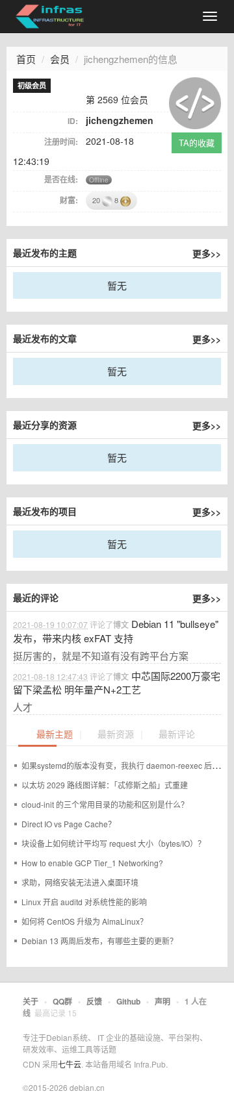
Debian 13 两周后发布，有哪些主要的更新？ (99, 940)
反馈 (94, 1001)
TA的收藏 (196, 142)
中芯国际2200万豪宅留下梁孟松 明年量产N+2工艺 (116, 682)
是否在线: (61, 179)
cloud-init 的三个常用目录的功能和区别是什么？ (104, 804)
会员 (60, 59)
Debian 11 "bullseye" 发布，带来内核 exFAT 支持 (115, 630)
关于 (30, 1001)
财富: (69, 200)
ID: (73, 121)
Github (128, 1001)
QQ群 (62, 1001)
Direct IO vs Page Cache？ (68, 823)
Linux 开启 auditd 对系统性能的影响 (84, 901)
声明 (162, 1001)
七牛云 (69, 1063)
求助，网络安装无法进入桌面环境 (79, 882)
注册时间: (61, 141)
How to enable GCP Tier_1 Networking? (92, 862)
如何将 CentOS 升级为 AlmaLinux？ (84, 921)
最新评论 (177, 735)
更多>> (206, 253)
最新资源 (116, 735)
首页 (26, 59)
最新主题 (54, 735)
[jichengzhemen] (195, 101)
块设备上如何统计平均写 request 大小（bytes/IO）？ (113, 843)
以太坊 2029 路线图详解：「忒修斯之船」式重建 (104, 784)
